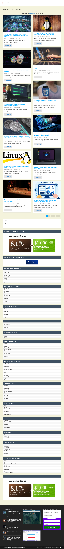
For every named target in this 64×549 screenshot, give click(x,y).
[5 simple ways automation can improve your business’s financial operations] (47, 190)
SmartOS (6, 453)
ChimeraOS (6, 388)
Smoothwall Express (8, 472)
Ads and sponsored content (10, 223)
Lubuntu (6, 292)
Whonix (6, 379)
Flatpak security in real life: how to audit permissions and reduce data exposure (14, 520)
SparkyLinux (7, 315)
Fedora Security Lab (8, 369)
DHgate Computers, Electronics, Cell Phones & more (31, 11)
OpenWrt (6, 468)
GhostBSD (6, 424)
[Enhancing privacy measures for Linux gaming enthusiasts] (47, 156)
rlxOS (5, 279)
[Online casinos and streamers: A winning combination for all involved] (17, 93)
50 (56, 216)
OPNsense (6, 469)
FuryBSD (6, 423)
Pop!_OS (6, 294)
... (54, 216)
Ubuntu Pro (6, 455)
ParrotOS (6, 375)
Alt (12, 38)
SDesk (5, 328)
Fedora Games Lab (8, 391)
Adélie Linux (7, 270)
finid (6, 38)
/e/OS (5, 407)
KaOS (5, 278)
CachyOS (6, 323)
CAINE (5, 368)
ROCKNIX (6, 398)
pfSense (6, 471)
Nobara (6, 394)
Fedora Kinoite (7, 350)
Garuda (6, 326)
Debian (5, 273)
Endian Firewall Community (10, 463)
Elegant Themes (11, 547)
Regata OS (6, 397)
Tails (5, 378)
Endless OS (6, 310)
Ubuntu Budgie (7, 299)
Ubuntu (6, 298)
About (5, 220)
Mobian (6, 410)
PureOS (6, 314)
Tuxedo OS (6, 297)
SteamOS (6, 399)
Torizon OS (6, 437)
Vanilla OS (6, 317)
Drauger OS (6, 389)
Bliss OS (6, 405)
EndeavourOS (7, 324)
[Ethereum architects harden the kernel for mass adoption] (17, 59)
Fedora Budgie (7, 349)
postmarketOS (7, 411)
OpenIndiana (7, 428)
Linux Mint (6, 291)
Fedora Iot (6, 434)
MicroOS (6, 356)
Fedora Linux (7, 275)
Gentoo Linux (7, 276)
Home (38, 547)
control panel (32, 13)
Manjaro (6, 327)
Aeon (5, 343)
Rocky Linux (7, 452)
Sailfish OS (6, 413)
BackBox (6, 365)
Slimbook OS (7, 295)
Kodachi (6, 373)
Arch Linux (6, 272)
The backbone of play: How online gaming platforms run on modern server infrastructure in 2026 (16, 35)
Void (5, 282)
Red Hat (6, 450)
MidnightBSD (7, 427)
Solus (5, 281)
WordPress (22, 547)
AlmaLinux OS (7, 444)
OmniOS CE (6, 447)
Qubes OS (6, 376)
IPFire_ (5, 465)
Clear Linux (6, 446)
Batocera (6, 385)
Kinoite (6, 337)
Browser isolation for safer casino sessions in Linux (14, 532)
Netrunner (6, 313)
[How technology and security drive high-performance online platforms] (47, 123)
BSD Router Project (8, 460)
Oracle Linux (7, 449)
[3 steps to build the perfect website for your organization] (47, 90)
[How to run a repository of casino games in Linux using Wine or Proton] (17, 157)
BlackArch (6, 366)
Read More (8, 45)
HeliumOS (6, 354)
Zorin (5, 302)
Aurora (5, 334)
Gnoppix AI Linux (8, 370)
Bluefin (6, 336)
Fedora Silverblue (8, 352)
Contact (6, 226)
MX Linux (6, 311)
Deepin (5, 308)
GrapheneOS (7, 408)
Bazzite (6, 386)
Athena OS (6, 363)
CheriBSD (6, 420)
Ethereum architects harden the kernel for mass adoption (13, 527)
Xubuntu (6, 301)
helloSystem (7, 426)
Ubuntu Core (7, 439)
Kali (5, 372)
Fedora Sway (7, 353)
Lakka (5, 392)
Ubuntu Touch (7, 414)
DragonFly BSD (7, 421)
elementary (6, 288)
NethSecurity (7, 466)
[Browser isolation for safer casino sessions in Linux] (47, 56)
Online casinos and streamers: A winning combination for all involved (14, 538)
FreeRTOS (6, 436)
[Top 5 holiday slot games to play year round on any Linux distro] (17, 189)
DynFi (5, 462)
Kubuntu (6, 289)
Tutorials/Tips (15, 38)
